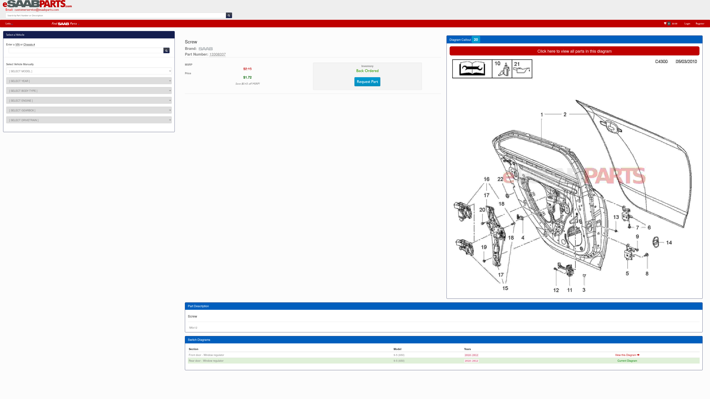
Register (700, 23)
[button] (65, 23)
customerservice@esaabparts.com (37, 9)
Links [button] (8, 23)
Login (687, 23)
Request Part (367, 81)
